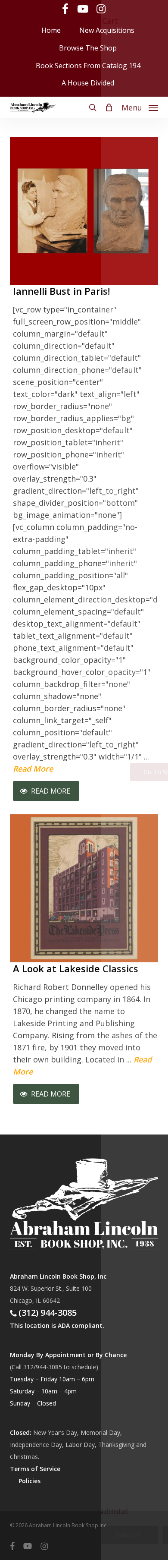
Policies (29, 1481)
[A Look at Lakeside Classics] (84, 883)
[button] (139, 106)
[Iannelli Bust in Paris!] (84, 206)
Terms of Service (35, 1469)
